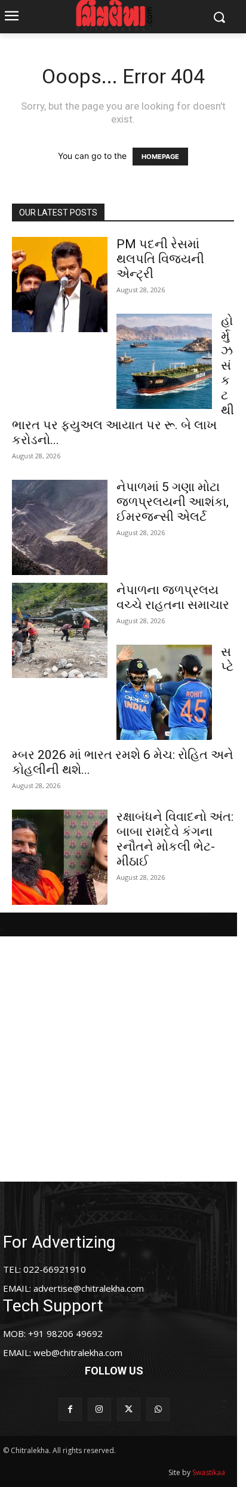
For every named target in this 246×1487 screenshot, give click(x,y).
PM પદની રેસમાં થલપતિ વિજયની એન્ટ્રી (160, 259)
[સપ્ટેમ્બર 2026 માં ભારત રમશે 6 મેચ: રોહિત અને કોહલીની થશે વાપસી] (164, 692)
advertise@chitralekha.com (88, 1288)
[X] (128, 1409)
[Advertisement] (123, 1059)
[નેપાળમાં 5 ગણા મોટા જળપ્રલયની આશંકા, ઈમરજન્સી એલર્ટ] (59, 527)
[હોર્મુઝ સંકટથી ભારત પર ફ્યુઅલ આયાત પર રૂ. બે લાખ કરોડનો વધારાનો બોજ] (164, 361)
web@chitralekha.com (77, 1352)
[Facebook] (70, 1409)
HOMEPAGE (160, 156)
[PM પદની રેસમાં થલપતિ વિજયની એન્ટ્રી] (59, 284)
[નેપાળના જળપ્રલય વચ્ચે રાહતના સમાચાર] (59, 630)
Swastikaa (208, 1472)
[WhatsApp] (158, 1409)
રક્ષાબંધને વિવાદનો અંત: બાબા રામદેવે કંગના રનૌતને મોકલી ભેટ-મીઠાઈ (174, 839)
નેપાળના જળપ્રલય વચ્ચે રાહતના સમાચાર (172, 597)
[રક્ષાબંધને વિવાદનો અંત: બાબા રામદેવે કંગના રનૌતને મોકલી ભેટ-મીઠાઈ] (59, 857)
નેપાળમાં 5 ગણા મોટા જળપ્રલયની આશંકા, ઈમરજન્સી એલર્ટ (172, 502)
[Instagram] (99, 1409)
